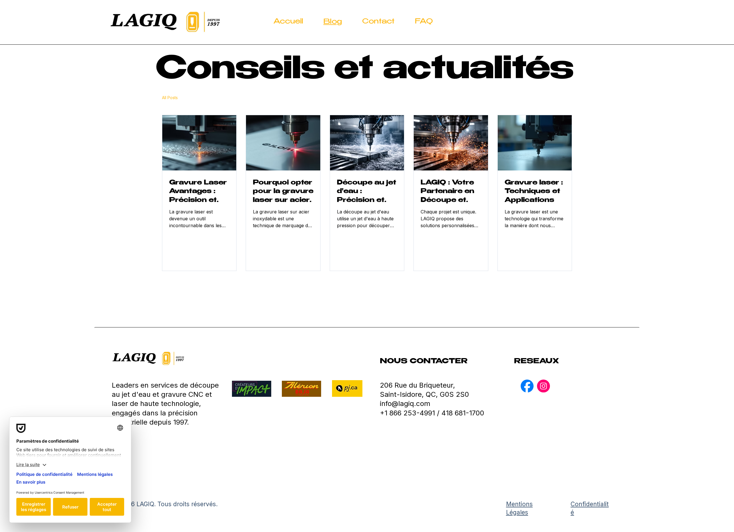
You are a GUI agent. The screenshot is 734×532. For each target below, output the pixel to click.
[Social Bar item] (527, 386)
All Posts (170, 97)
